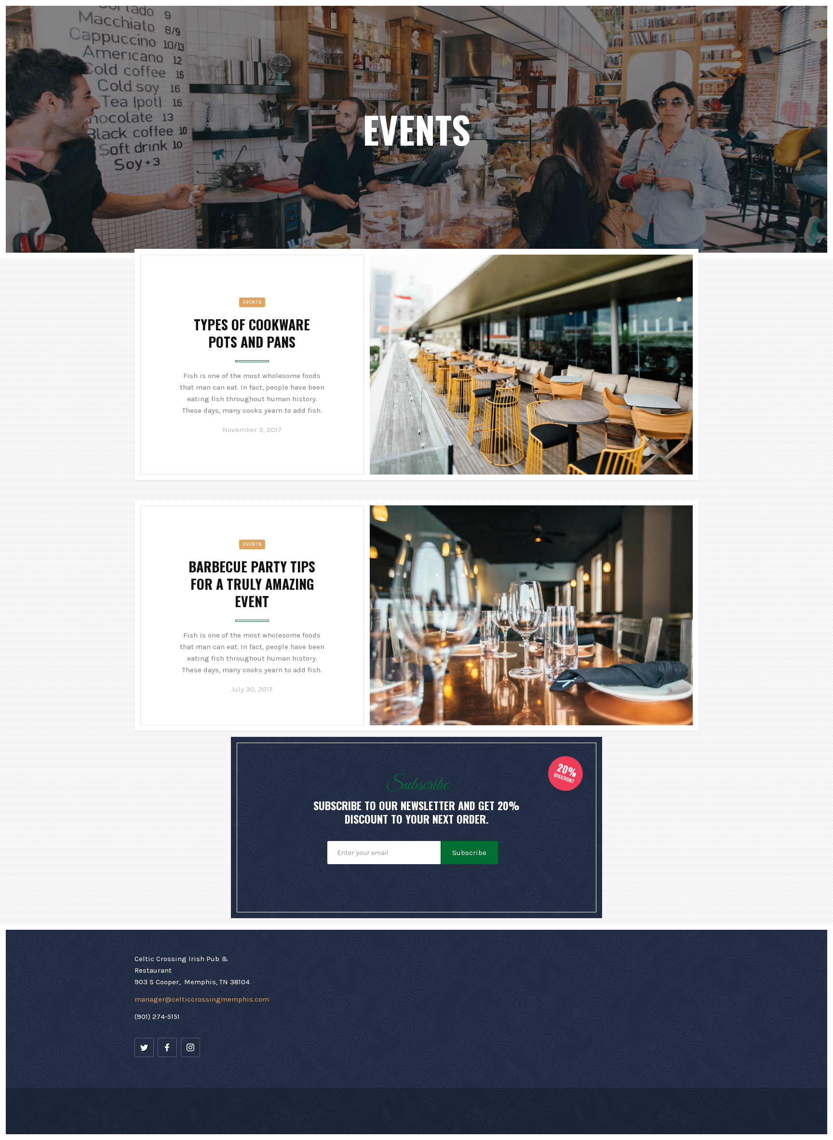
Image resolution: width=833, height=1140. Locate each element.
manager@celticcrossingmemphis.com (201, 999)
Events (252, 302)
